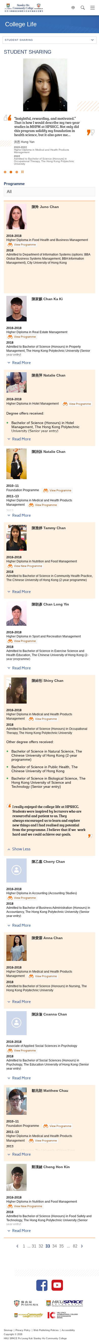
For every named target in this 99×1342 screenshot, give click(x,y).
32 (41, 1246)
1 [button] (5, 172)
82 (75, 1246)
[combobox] (49, 191)
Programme (14, 184)
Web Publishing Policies (46, 1330)
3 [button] (16, 172)
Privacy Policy (22, 1330)
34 (54, 1246)
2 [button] (11, 172)
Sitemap (8, 1330)
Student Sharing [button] (19, 40)
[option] (49, 111)
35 (61, 1246)
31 (34, 1246)
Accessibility (68, 1330)
